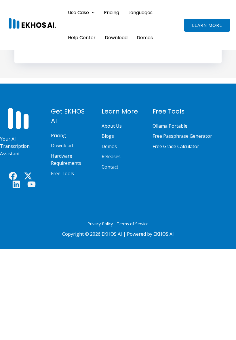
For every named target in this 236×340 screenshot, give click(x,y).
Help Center (82, 37)
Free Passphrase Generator (182, 136)
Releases (111, 156)
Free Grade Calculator (176, 146)
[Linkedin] (16, 184)
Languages (140, 12)
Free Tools (62, 173)
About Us (112, 126)
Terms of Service (133, 223)
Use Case (78, 12)
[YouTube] (31, 184)
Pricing (111, 12)
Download (116, 37)
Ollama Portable (170, 126)
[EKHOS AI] (32, 23)
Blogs (108, 136)
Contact (110, 167)
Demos (145, 37)
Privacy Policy (100, 223)
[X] (28, 176)
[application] (92, 12)
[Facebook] (13, 176)
